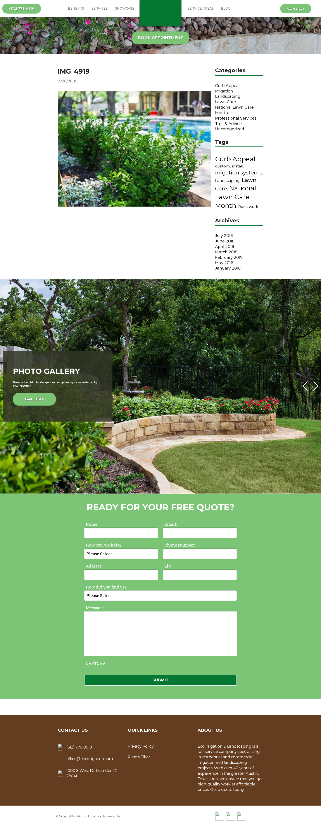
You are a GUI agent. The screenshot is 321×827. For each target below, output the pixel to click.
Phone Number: (179, 545)
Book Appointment (160, 37)
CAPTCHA (96, 663)
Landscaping (227, 96)
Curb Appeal (227, 85)
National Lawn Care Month (235, 197)
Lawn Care (225, 101)
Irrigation (224, 91)
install (237, 166)
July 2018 (224, 235)
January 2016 (228, 268)
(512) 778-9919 (21, 8)
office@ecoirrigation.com (89, 758)
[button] (316, 386)
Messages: (95, 607)
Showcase (124, 8)
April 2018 (224, 246)
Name (91, 524)
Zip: (167, 566)
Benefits (76, 8)
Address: (94, 566)
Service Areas (201, 8)
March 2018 (226, 252)
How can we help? (104, 545)
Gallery (34, 399)
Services (99, 8)
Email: (170, 524)
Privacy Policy (141, 746)
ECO (160, 13)
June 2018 (225, 241)
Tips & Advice (228, 123)
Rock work (248, 206)
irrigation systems (238, 172)
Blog (225, 8)
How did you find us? (106, 587)
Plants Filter (139, 757)
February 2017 (229, 257)
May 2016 (224, 262)
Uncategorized (229, 129)
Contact (295, 9)
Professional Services (235, 118)
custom (222, 166)
